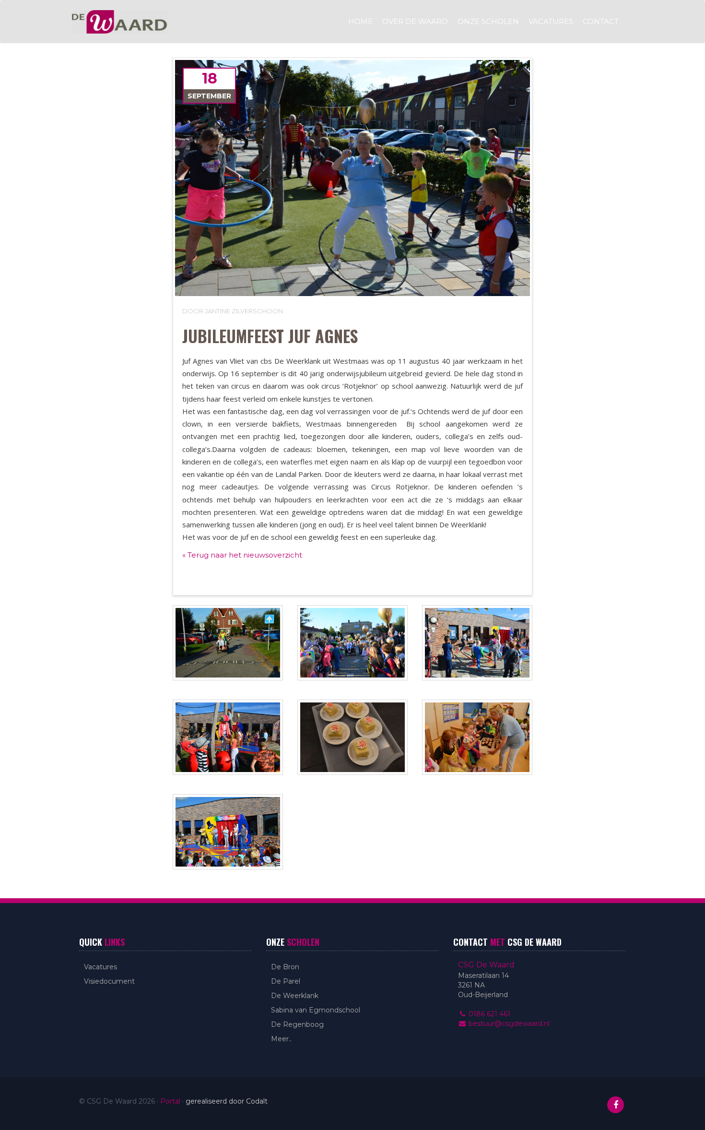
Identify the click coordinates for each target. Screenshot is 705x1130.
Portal (170, 1101)
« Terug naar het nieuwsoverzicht (242, 554)
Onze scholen (488, 21)
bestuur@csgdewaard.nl (508, 1023)
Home (360, 21)
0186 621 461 (488, 1014)
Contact (601, 21)
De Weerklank (294, 995)
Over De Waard (415, 21)
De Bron (285, 967)
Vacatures (551, 21)
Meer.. (281, 1039)
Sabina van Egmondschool (315, 1010)
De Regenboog (297, 1024)
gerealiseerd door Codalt (227, 1101)
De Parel (285, 981)
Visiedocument (109, 981)
